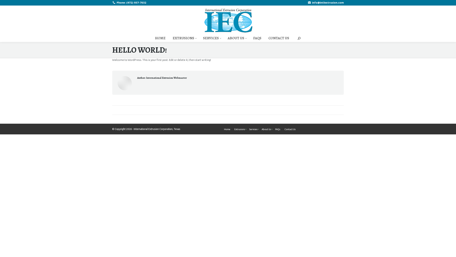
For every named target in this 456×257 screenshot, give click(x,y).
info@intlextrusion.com (328, 2)
